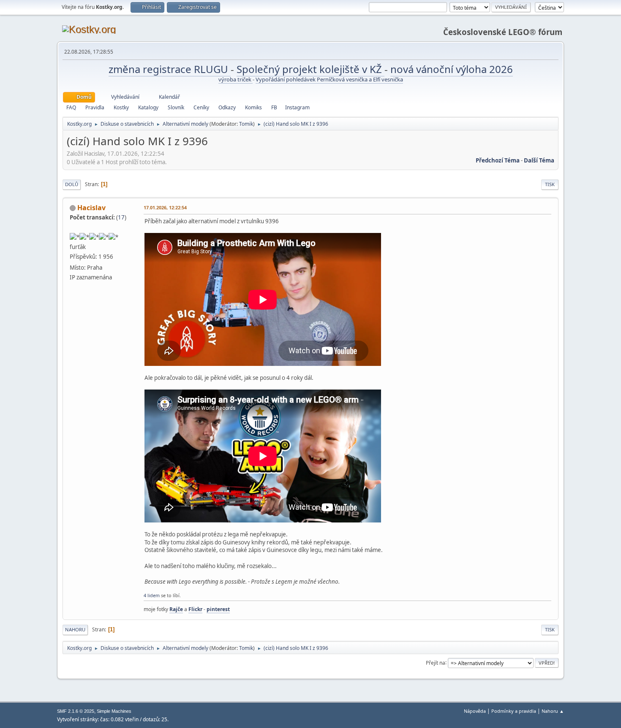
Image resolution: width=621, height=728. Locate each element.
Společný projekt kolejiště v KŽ (310, 69)
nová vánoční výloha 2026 (451, 69)
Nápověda (475, 711)
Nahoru (75, 629)
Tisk (550, 184)
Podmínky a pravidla (513, 711)
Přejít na (435, 662)
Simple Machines (114, 711)
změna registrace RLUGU (170, 69)
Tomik (246, 123)
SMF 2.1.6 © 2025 (75, 711)
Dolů (71, 184)
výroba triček (235, 79)
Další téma (539, 160)
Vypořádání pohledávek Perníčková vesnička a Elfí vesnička (329, 79)
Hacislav (91, 207)
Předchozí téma (498, 160)
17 (121, 217)
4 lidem (152, 595)
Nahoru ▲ (553, 711)
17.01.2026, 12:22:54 (165, 207)
